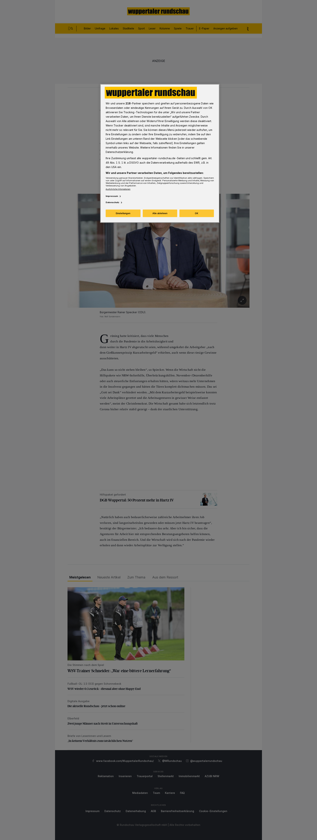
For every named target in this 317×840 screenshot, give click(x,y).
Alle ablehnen (159, 213)
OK (196, 213)
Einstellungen (123, 213)
